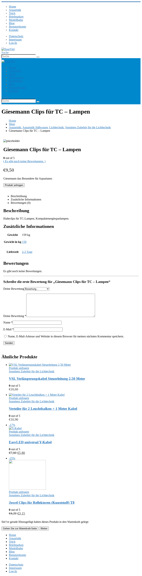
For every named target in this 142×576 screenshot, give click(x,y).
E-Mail (8, 329)
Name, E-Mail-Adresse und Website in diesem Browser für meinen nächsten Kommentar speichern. (66, 336)
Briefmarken (16, 16)
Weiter (43, 528)
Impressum (15, 39)
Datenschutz (16, 36)
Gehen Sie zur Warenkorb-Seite (20, 528)
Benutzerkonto (17, 26)
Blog (12, 23)
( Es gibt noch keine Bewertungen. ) (24, 161)
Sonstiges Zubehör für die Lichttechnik (31, 371)
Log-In (13, 42)
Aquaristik (15, 9)
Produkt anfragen (14, 185)
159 (24, 241)
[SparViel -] (8, 49)
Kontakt (13, 29)
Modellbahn (16, 19)
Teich (12, 13)
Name (8, 322)
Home (12, 6)
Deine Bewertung (13, 288)
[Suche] (37, 57)
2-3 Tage (27, 251)
